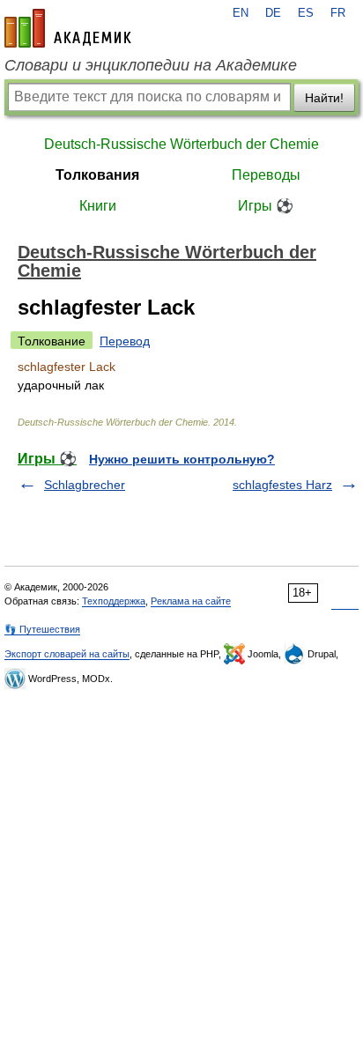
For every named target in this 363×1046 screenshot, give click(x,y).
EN (240, 13)
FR (337, 13)
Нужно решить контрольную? (182, 459)
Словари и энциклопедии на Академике (150, 65)
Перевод (125, 341)
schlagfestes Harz (282, 485)
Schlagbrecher (84, 485)
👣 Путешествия (42, 629)
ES (306, 13)
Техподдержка (113, 601)
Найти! (324, 98)
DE (273, 13)
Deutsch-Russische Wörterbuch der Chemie (181, 144)
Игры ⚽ (265, 205)
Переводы (266, 174)
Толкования (97, 174)
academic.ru (67, 28)
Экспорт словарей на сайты (67, 654)
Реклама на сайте (191, 601)
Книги (97, 205)
